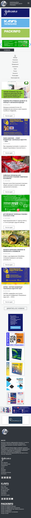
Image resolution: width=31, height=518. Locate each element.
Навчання (3, 493)
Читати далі (8, 116)
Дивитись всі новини (15, 308)
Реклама (3, 469)
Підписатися (15, 327)
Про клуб (3, 486)
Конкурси (3, 492)
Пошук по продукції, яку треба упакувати (12, 509)
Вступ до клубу (5, 489)
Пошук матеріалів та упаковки (9, 512)
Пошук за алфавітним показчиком (10, 507)
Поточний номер (5, 464)
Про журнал (4, 462)
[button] (1, 44)
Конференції (4, 490)
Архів (2, 468)
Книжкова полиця (6, 472)
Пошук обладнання (6, 510)
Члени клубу (4, 488)
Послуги (3, 471)
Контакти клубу (5, 495)
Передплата (4, 465)
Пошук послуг (5, 513)
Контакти (3, 473)
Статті (3, 466)
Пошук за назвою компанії (8, 506)
